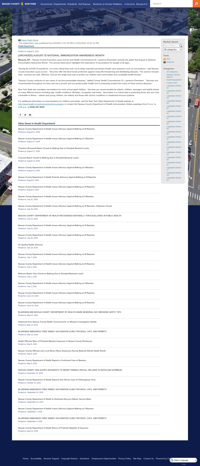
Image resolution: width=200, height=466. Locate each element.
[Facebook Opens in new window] (20, 115)
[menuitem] (46, 4)
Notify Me (170, 62)
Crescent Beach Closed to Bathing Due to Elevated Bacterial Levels (48, 158)
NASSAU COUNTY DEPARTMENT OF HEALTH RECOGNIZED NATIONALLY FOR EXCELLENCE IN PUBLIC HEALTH (69, 216)
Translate (191, 464)
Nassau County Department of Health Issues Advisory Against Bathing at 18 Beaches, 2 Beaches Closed (65, 206)
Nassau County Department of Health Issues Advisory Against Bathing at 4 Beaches (56, 138)
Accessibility (36, 458)
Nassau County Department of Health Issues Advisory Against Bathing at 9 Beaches (56, 167)
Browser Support (51, 458)
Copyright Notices (69, 458)
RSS (168, 59)
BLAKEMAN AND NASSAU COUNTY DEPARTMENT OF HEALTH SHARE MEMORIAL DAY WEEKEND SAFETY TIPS (69, 312)
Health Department (174, 80)
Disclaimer (84, 458)
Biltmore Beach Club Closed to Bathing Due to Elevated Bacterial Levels (50, 274)
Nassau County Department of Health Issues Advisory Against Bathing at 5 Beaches (56, 409)
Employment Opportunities (104, 458)
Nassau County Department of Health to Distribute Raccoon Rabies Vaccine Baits (54, 399)
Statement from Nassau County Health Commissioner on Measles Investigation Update (57, 322)
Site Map (137, 458)
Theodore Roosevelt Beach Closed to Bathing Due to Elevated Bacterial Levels (53, 148)
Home (25, 458)
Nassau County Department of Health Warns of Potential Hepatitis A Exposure (53, 428)
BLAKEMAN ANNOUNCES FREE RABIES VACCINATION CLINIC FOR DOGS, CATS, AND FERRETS (62, 331)
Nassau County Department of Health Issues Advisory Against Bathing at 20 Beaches (56, 129)
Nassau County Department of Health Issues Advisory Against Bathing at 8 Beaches (56, 196)
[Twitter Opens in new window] (25, 115)
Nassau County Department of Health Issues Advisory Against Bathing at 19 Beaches (56, 187)
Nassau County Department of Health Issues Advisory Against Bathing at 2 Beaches (56, 283)
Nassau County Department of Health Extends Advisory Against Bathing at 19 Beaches (57, 177)
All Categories (172, 72)
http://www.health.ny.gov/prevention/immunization (41, 104)
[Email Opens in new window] (30, 115)
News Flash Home (29, 40)
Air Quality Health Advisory (30, 245)
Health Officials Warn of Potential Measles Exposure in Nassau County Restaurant (55, 341)
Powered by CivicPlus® (166, 458)
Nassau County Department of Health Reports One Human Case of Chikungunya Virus (57, 380)
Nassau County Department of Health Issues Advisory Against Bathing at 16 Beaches (56, 225)
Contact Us (148, 458)
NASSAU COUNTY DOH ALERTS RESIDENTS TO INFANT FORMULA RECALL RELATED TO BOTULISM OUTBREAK (70, 370)
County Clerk (172, 83)
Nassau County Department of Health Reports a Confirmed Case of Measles (52, 360)
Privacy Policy (124, 458)
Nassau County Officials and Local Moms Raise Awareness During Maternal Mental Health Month (62, 351)
